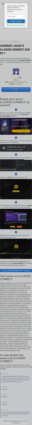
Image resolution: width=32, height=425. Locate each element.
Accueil (1, 41)
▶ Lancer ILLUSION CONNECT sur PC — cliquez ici (16, 89)
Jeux (6, 41)
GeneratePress (16, 422)
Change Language (16, 21)
